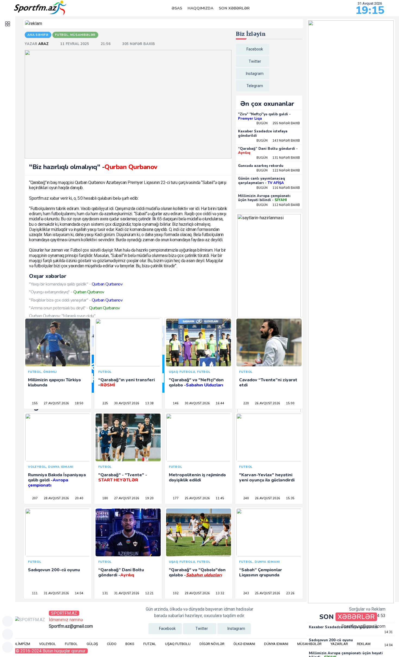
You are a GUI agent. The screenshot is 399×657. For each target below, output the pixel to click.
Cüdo (111, 644)
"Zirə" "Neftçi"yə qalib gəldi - (264, 116)
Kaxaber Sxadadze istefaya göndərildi (262, 133)
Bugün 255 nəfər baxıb (278, 123)
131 (105, 593)
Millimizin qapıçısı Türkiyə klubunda (54, 382)
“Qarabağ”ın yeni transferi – (126, 382)
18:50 (78, 403)
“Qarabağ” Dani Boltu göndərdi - (268, 150)
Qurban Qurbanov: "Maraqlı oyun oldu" (62, 316)
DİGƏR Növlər (211, 644)
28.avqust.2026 (56, 498)
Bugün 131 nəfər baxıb (278, 158)
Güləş (92, 644)
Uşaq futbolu (178, 644)
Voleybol (47, 644)
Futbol (71, 644)
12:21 (149, 593)
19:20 (149, 498)
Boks (129, 644)
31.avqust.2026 (56, 593)
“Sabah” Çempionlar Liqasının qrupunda (260, 572)
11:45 (219, 498)
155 (34, 403)
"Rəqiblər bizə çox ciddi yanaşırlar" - (75, 300)
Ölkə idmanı (244, 644)
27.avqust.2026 (56, 403)
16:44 (219, 403)
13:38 (149, 403)
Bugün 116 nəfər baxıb (278, 188)
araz (44, 44)
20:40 (78, 498)
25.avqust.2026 (197, 498)
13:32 (219, 593)
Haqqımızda (200, 8)
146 (175, 403)
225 (105, 403)
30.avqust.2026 (126, 403)
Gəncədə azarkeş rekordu (260, 165)
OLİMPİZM (22, 644)
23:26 (289, 593)
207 (34, 498)
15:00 (289, 403)
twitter (255, 61)
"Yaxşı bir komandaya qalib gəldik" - (75, 284)
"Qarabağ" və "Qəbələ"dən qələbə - (197, 572)
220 (245, 403)
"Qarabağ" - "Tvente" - (122, 477)
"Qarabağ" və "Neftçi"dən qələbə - (196, 382)
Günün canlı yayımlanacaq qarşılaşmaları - (261, 180)
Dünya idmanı (276, 644)
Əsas (177, 8)
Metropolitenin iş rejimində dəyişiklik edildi (197, 477)
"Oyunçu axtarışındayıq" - (66, 292)
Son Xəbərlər (234, 8)
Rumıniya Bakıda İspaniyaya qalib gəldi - (57, 480)
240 (245, 498)
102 (175, 593)
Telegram (254, 86)
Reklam (363, 644)
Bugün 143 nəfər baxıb (278, 141)
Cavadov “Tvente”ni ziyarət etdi (268, 382)
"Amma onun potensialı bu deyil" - (74, 308)
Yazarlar (339, 644)
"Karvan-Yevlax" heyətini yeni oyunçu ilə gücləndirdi (266, 477)
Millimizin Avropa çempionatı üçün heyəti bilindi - (264, 198)
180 (105, 498)
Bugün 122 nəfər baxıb (278, 171)
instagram (255, 73)
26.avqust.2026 (267, 403)
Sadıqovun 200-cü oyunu (54, 570)
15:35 (289, 498)
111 (34, 593)
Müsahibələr (309, 644)
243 (245, 593)
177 (175, 498)
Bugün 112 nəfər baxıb (278, 205)
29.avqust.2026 (197, 593)
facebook (254, 49)
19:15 (369, 10)
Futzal (149, 644)
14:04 (78, 593)
